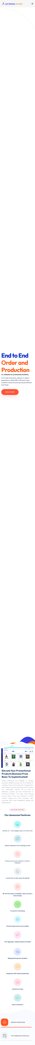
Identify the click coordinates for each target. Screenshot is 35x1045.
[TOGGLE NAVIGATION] (28, 3)
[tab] (16, 1022)
